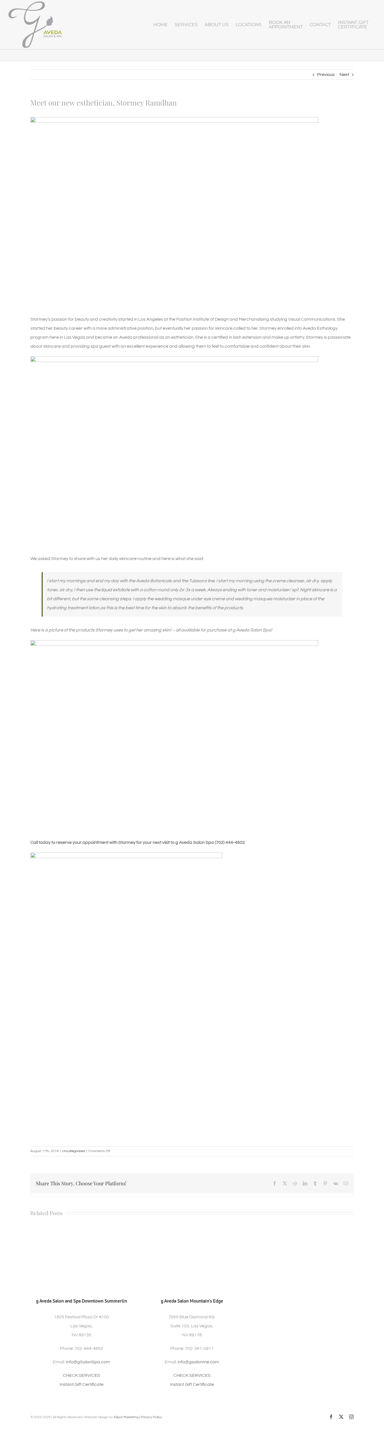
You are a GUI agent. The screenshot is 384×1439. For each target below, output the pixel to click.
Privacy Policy (151, 1417)
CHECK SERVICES (81, 1375)
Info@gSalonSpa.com (88, 1362)
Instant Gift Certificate (81, 1384)
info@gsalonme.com (198, 1362)
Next (344, 74)
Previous (326, 74)
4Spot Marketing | (127, 1417)
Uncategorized (73, 1151)
